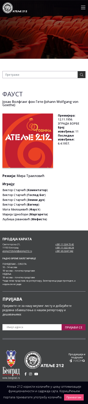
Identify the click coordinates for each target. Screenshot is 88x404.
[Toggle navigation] (82, 7)
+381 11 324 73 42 (64, 244)
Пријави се (73, 327)
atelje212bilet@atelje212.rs (17, 251)
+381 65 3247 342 (64, 251)
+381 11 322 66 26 (64, 247)
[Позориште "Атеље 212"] (14, 7)
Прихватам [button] (74, 397)
